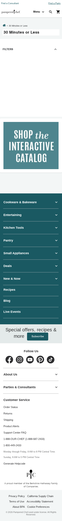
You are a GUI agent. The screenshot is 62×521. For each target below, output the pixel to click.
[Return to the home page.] (4, 25)
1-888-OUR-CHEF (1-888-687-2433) (24, 438)
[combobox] (31, 202)
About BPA (19, 506)
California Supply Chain (40, 496)
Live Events (12, 311)
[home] (31, 474)
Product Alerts (11, 426)
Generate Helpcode (14, 463)
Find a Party (54, 3)
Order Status (10, 407)
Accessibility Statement (40, 501)
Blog (6, 300)
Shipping (8, 419)
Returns (7, 413)
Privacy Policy (17, 496)
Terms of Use (16, 501)
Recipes (9, 289)
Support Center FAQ (14, 432)
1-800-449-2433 (12, 445)
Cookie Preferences (38, 506)
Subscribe (31, 336)
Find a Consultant (10, 3)
